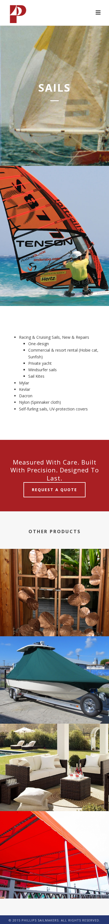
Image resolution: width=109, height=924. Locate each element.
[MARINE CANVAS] (54, 662)
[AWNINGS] (54, 836)
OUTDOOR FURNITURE (54, 796)
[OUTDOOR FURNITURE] (54, 749)
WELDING (55, 621)
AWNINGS (54, 883)
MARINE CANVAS (54, 708)
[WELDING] (54, 574)
